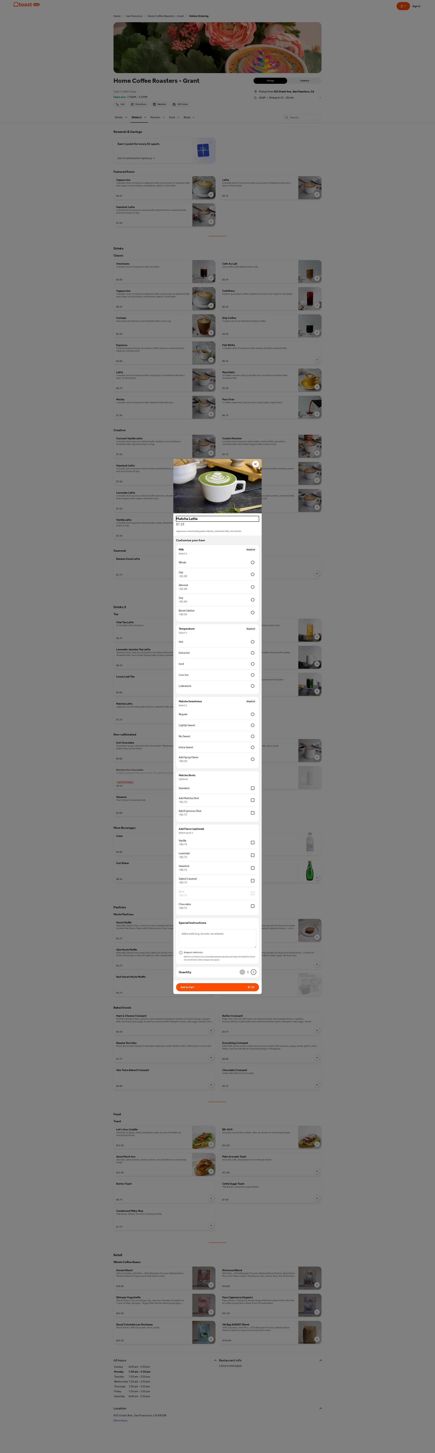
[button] (217, 486)
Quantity (185, 972)
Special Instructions (192, 923)
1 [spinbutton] (248, 972)
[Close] (255, 464)
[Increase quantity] (253, 972)
